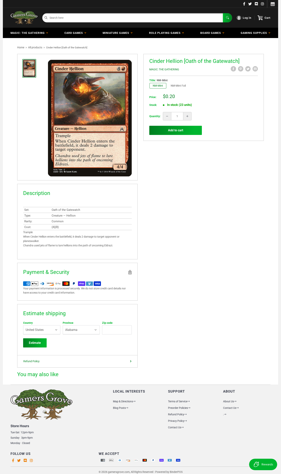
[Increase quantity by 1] (187, 116)
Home (20, 47)
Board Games (211, 32)
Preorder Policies (178, 407)
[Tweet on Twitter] (248, 68)
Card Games (74, 32)
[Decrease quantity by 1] (167, 116)
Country (28, 322)
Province (68, 322)
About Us (228, 401)
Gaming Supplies (255, 32)
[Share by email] (255, 68)
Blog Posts (119, 407)
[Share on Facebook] (233, 68)
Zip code (107, 322)
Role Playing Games (165, 32)
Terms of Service (177, 401)
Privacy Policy (176, 420)
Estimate (35, 343)
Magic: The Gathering (28, 32)
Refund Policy (31, 361)
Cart (267, 17)
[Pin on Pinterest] (240, 68)
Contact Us (174, 427)
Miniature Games (117, 32)
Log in (247, 17)
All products (35, 47)
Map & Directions (123, 401)
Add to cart (175, 130)
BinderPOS (176, 471)
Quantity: (155, 116)
